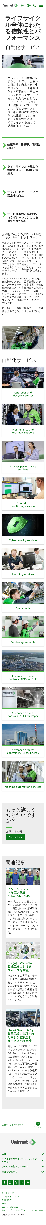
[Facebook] (4, 1182)
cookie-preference (10, 1207)
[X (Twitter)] (16, 1182)
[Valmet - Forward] (11, 5)
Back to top (38, 1127)
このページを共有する (12, 1125)
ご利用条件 (7, 1200)
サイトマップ (8, 1193)
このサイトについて (11, 1196)
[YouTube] (27, 1182)
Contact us (15, 837)
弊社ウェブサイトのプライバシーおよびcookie (22, 1210)
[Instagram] (10, 1182)
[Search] (35, 5)
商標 (4, 1203)
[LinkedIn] (22, 1182)
